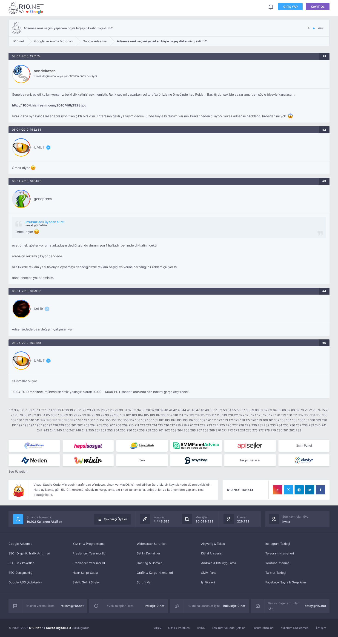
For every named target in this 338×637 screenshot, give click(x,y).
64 (275, 410)
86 (52, 415)
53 (225, 410)
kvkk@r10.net (154, 606)
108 (163, 415)
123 (247, 415)
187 (306, 420)
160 (149, 420)
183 (282, 420)
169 (202, 420)
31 (125, 410)
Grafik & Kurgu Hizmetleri (155, 572)
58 (247, 410)
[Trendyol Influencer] (88, 460)
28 (112, 410)
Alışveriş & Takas (213, 543)
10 (34, 410)
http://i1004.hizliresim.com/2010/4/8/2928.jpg (49, 105)
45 (189, 410)
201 (73, 425)
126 (265, 415)
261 (160, 430)
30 (121, 410)
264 (180, 430)
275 (248, 430)
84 (43, 415)
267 (199, 430)
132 (301, 415)
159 (143, 420)
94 (89, 415)
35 (143, 410)
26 (103, 410)
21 (80, 410)
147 (72, 420)
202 (80, 425)
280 (279, 430)
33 (134, 410)
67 (288, 410)
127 (271, 415)
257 (135, 430)
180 (265, 420)
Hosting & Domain (149, 563)
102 (128, 415)
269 (212, 430)
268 (205, 430)
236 (292, 425)
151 (96, 420)
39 (161, 410)
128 (277, 415)
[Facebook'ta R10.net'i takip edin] (320, 489)
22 (84, 410)
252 (103, 430)
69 (297, 410)
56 (239, 410)
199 (61, 425)
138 (19, 420)
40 (166, 410)
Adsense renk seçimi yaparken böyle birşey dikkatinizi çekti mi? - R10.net (27, 7)
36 (148, 410)
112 (186, 415)
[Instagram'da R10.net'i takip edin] (277, 489)
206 (106, 425)
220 (190, 425)
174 (231, 420)
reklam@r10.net (72, 606)
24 (93, 410)
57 (243, 410)
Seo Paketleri (18, 471)
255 (123, 430)
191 (14, 425)
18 (67, 410)
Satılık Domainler (148, 553)
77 (12, 415)
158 (137, 420)
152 (102, 420)
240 (318, 425)
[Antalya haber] (142, 446)
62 (265, 410)
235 (286, 425)
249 (84, 430)
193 (25, 425)
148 (78, 420)
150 (90, 420)
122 (241, 415)
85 (48, 415)
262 (167, 430)
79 (21, 415)
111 (181, 415)
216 (166, 425)
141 (37, 420)
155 (120, 420)
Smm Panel (304, 445)
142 (43, 420)
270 (218, 430)
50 (211, 410)
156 (126, 420)
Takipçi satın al (250, 460)
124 (253, 415)
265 (186, 430)
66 (284, 410)
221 (196, 425)
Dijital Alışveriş (211, 553)
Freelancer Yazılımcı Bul (89, 553)
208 (118, 425)
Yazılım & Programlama (88, 543)
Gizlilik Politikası (179, 628)
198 (55, 425)
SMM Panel (209, 572)
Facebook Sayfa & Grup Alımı (285, 582)
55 (234, 410)
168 (196, 420)
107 (158, 415)
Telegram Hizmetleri (279, 553)
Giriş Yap (290, 7)
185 (294, 420)
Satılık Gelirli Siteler (86, 582)
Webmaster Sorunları (151, 543)
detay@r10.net (315, 606)
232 (266, 425)
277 (261, 430)
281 (285, 430)
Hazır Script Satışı (85, 572)
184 (288, 420)
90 (71, 415)
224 (215, 425)
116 (208, 415)
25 (98, 410)
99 (111, 415)
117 (214, 415)
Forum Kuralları (263, 628)
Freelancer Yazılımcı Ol (89, 563)
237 (298, 425)
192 (19, 425)
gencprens (43, 198)
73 (314, 410)
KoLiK (38, 309)
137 (13, 420)
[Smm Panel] (88, 446)
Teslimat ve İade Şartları (229, 628)
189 (318, 420)
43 (179, 410)
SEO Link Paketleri (21, 563)
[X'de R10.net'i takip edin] (288, 489)
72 (310, 410)
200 (67, 425)
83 (39, 415)
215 (160, 425)
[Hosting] (34, 446)
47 (198, 410)
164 (173, 420)
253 (110, 430)
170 (208, 420)
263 (173, 430)
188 (312, 420)
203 (86, 425)
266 (193, 430)
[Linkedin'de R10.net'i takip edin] (309, 489)
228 (241, 425)
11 (38, 410)
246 (65, 430)
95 (93, 415)
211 (137, 425)
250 (91, 430)
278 (267, 430)
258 (142, 430)
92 (79, 415)
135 (318, 415)
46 (193, 410)
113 (191, 415)
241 (324, 425)
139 (25, 420)
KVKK (201, 628)
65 (279, 410)
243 (46, 430)
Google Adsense (20, 543)
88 (61, 415)
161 (155, 420)
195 (37, 425)
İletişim (321, 628)
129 (283, 415)
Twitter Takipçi (275, 572)
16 (59, 410)
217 (172, 425)
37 (152, 410)
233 (273, 425)
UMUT (39, 147)
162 (161, 420)
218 (178, 425)
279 (273, 430)
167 (191, 420)
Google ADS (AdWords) (25, 582)
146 (66, 420)
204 (93, 425)
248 (78, 430)
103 (134, 415)
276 (255, 430)
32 (130, 410)
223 (209, 425)
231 (260, 425)
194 (31, 425)
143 (49, 420)
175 (236, 420)
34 (139, 410)
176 (242, 420)
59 (252, 410)
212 (142, 425)
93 (84, 415)
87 (57, 415)
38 (157, 410)
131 (295, 415)
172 (219, 420)
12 (42, 410)
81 (30, 415)
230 (254, 425)
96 (98, 415)
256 (129, 430)
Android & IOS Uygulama (218, 563)
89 (66, 415)
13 (46, 410)
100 (116, 415)
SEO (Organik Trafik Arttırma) (29, 553)
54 (229, 410)
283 (298, 430)
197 (49, 425)
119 (224, 415)
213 (148, 425)
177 (248, 420)
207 (112, 425)
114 (197, 415)
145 (60, 420)
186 (300, 420)
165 (179, 420)
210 (131, 425)
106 (152, 415)
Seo (142, 460)
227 (235, 425)
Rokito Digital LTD (58, 628)
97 (102, 415)
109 (169, 415)
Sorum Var (144, 582)
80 (25, 415)
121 (236, 415)
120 (230, 415)
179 (259, 420)
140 (31, 420)
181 (271, 420)
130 (289, 415)
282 (292, 430)
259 (148, 430)
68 (293, 410)
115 (203, 415)
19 (71, 410)
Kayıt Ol (317, 7)
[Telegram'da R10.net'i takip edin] (299, 489)
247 (71, 430)
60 (257, 410)
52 (220, 410)
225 (222, 425)
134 (312, 415)
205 (99, 425)
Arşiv (157, 628)
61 (261, 410)
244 (52, 430)
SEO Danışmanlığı (21, 572)
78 (16, 415)
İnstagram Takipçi (277, 543)
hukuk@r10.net (234, 606)
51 (216, 410)
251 (97, 430)
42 (175, 410)
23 (89, 410)
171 (214, 420)
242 (40, 430)
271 (224, 430)
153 (108, 420)
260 (155, 430)
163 (167, 420)
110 (175, 415)
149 (84, 420)
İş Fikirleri (208, 582)
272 (230, 430)
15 (55, 410)
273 (236, 430)
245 (59, 430)
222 (203, 425)
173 (225, 420)
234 (279, 425)
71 (306, 410)
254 (116, 430)
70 (302, 410)
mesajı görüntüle (36, 225)
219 (184, 425)
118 (219, 415)
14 (50, 410)
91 (75, 415)
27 (107, 410)
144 (54, 420)
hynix (286, 521)
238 (305, 425)
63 (270, 410)
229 (247, 425)
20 (75, 410)
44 (184, 410)
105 (146, 415)
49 (207, 410)
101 (122, 415)
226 (228, 425)
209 (125, 425)
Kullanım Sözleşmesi (295, 628)
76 (327, 410)
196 (43, 425)
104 (140, 415)
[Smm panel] (196, 446)
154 (114, 420)
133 (306, 415)
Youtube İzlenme (277, 563)
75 (323, 410)
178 (253, 420)
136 (324, 415)
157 (131, 420)
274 (242, 430)
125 (259, 415)
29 (116, 410)
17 (63, 410)
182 (276, 420)
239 (311, 425)
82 (34, 415)
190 (324, 420)
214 (154, 425)
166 (185, 420)
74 (319, 410)
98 (107, 415)
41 (170, 410)
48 (202, 410)
